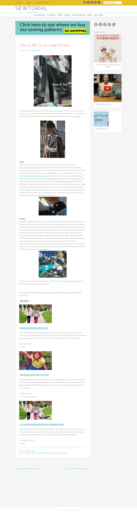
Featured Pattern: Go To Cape (34, 328)
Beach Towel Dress (102, 129)
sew (60, 453)
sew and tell (64, 453)
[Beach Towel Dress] (101, 126)
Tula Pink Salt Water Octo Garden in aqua (34, 176)
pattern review (54, 453)
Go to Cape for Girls (55, 111)
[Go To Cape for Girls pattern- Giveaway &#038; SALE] (35, 421)
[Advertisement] (32, 492)
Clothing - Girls (30, 451)
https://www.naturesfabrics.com (31, 167)
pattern (47, 453)
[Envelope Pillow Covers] (108, 101)
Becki (26, 111)
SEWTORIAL (31, 8)
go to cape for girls (40, 453)
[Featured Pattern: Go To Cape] (35, 324)
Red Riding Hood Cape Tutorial (34, 375)
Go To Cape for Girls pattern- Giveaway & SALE (41, 424)
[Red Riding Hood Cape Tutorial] (35, 371)
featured (29, 453)
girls (33, 453)
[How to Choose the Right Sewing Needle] (108, 62)
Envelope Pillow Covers (103, 104)
